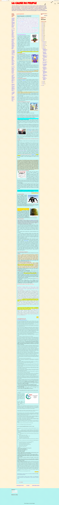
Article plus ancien (35, 485)
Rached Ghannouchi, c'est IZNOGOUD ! (44, 59)
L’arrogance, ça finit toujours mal (13, 93)
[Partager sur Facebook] (21, 482)
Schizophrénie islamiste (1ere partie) (44, 75)
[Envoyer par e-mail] (19, 482)
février (44, 83)
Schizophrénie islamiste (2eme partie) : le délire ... (44, 68)
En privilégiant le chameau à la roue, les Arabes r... (44, 65)
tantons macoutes (26, 240)
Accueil (27, 485)
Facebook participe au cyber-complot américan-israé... (44, 72)
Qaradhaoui (33, 154)
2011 (42, 85)
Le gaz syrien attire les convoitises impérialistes (44, 52)
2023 (42, 26)
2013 (42, 39)
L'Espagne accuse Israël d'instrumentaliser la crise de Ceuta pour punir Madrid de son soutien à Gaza (13, 79)
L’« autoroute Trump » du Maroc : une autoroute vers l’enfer (13, 98)
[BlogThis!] (20, 482)
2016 (42, 35)
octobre (44, 44)
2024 (42, 25)
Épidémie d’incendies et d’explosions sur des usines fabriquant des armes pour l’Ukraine (13, 87)
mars (43, 82)
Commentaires (14, 492)
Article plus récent (20, 485)
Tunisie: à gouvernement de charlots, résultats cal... (44, 56)
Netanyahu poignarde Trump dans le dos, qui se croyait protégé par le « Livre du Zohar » (13, 70)
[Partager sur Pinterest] (22, 482)
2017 (42, 34)
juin (43, 81)
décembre (44, 41)
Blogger (34, 503)
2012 (42, 40)
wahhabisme (23, 80)
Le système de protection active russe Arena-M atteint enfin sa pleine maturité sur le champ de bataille (13, 33)
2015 (42, 36)
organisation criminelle (33, 220)
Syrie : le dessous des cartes (44, 62)
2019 (42, 31)
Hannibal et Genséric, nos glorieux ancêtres (44, 78)
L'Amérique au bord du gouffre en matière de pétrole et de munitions (13, 52)
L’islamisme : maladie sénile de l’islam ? (44, 50)
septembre (44, 45)
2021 (42, 29)
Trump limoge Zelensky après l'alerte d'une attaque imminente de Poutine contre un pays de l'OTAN (13, 60)
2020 (42, 30)
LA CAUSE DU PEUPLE (24, 3)
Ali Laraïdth (22, 21)
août (43, 46)
